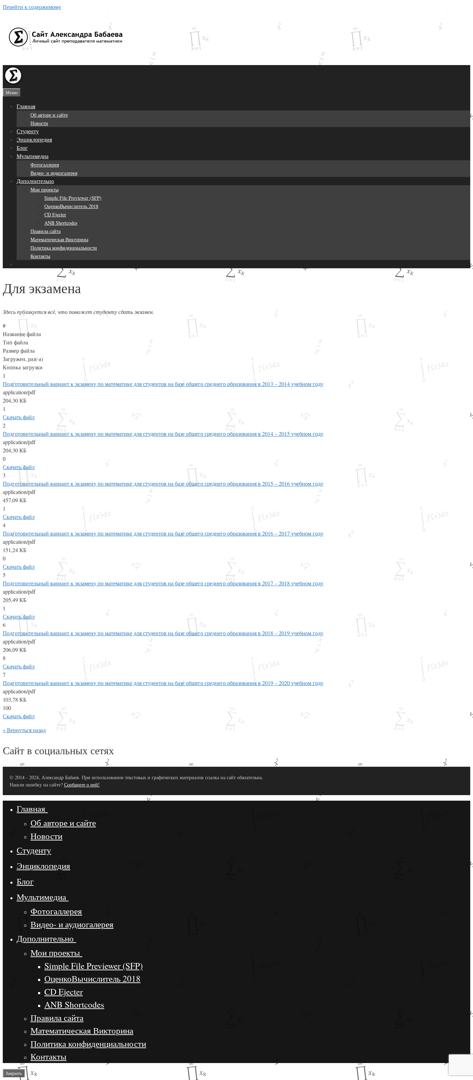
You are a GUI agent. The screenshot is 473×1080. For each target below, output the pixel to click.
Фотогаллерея (44, 164)
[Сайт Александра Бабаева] (13, 83)
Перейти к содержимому (32, 6)
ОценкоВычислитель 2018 (71, 206)
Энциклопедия (34, 139)
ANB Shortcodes (60, 222)
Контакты (40, 256)
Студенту (28, 131)
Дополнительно (35, 180)
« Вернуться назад (24, 730)
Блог (22, 147)
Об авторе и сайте (49, 114)
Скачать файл (19, 417)
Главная (26, 106)
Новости (39, 123)
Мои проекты (44, 189)
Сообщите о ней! (82, 784)
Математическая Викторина (59, 239)
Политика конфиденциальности (63, 247)
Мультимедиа (32, 156)
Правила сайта (45, 231)
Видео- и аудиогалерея (53, 173)
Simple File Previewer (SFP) (72, 198)
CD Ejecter (55, 214)
